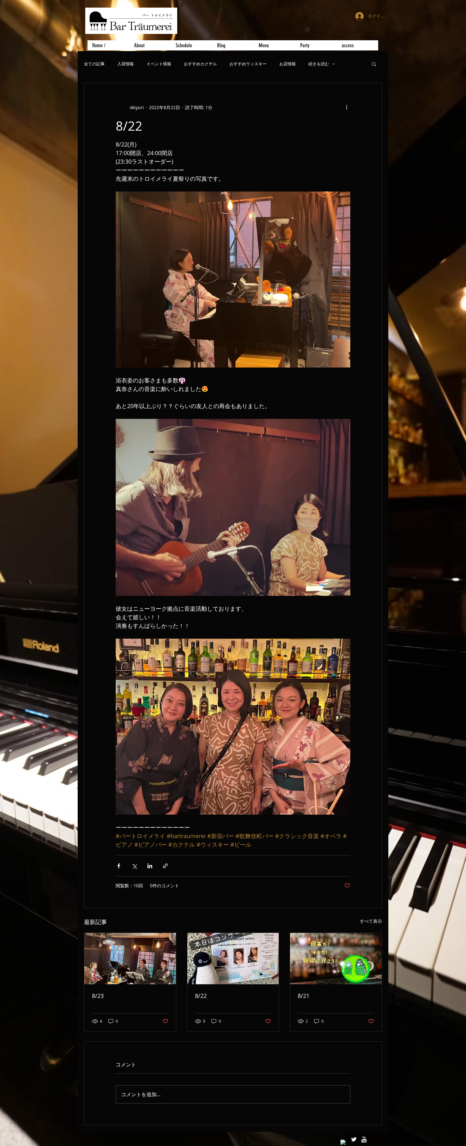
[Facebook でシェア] (119, 866)
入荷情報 (125, 64)
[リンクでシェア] (165, 866)
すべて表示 (371, 921)
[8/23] (130, 958)
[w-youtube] (364, 1139)
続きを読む (318, 64)
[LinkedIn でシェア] (150, 866)
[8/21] (336, 958)
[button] (374, 63)
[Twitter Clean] (354, 1139)
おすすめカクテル (200, 64)
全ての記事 (94, 64)
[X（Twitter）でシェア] (134, 866)
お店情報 (287, 64)
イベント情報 (158, 64)
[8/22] (233, 958)
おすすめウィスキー (248, 64)
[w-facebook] (343, 1143)
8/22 (201, 995)
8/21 (303, 995)
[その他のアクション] (346, 107)
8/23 (98, 995)
